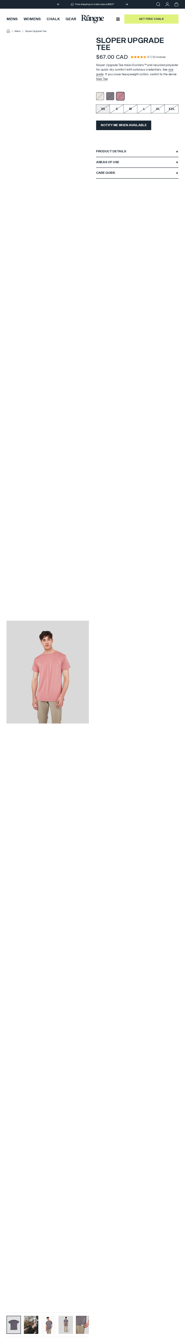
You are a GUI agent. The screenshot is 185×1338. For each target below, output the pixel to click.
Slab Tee (101, 79)
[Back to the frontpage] (8, 31)
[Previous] (58, 4)
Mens (18, 31)
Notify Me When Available (124, 125)
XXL (172, 109)
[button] (138, 57)
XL (158, 109)
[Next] (127, 4)
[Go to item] (14, 1325)
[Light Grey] (100, 96)
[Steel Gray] (110, 96)
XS (103, 109)
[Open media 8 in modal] (48, 672)
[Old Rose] (120, 96)
